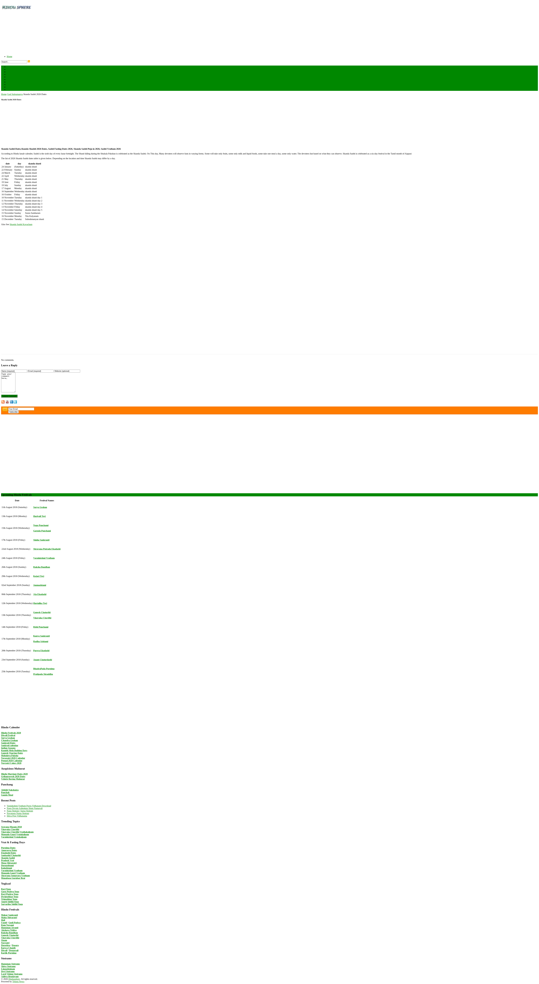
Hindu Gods (15, 72)
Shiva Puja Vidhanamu (17, 816)
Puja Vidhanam (13, 79)
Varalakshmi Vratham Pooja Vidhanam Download (29, 806)
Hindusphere (14, 979)
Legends (10, 74)
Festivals (10, 69)
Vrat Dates (14, 89)
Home (9, 56)
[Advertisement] (85, 33)
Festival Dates (15, 67)
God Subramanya (15, 94)
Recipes (10, 82)
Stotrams (13, 84)
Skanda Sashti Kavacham (21, 224)
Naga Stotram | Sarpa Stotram (20, 811)
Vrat (9, 87)
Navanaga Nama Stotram (18, 813)
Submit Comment (9, 396)
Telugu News (18, 981)
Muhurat (10, 77)
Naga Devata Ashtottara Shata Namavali (25, 808)
